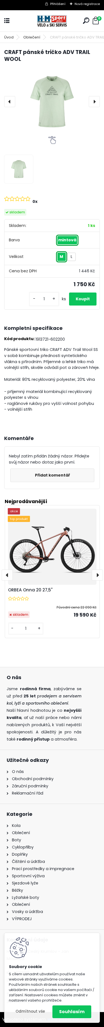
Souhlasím (72, 1011)
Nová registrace (87, 4)
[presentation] (9, 101)
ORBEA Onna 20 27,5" (30, 590)
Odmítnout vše (30, 1011)
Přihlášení (57, 4)
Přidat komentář (52, 475)
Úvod (9, 37)
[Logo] (52, 21)
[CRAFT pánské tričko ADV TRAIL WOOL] (52, 101)
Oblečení (31, 37)
